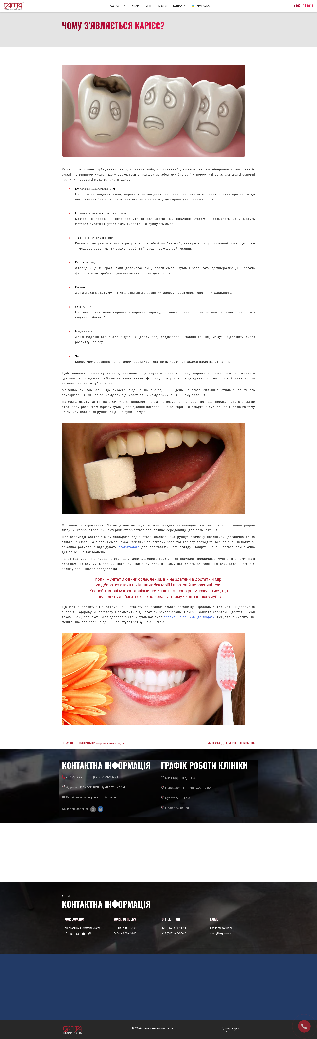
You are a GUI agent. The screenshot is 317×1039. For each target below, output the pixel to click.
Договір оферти (230, 1028)
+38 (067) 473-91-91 (174, 928)
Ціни (148, 5)
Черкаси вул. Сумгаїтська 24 (101, 787)
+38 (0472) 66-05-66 (174, 933)
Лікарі (135, 5)
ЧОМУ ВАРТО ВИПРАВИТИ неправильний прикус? (93, 743)
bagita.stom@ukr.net (102, 797)
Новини (162, 5)
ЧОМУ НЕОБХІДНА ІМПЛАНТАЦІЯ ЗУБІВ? (229, 743)
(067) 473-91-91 (105, 777)
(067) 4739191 (304, 5)
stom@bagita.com (220, 933)
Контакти (179, 5)
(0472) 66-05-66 (78, 777)
